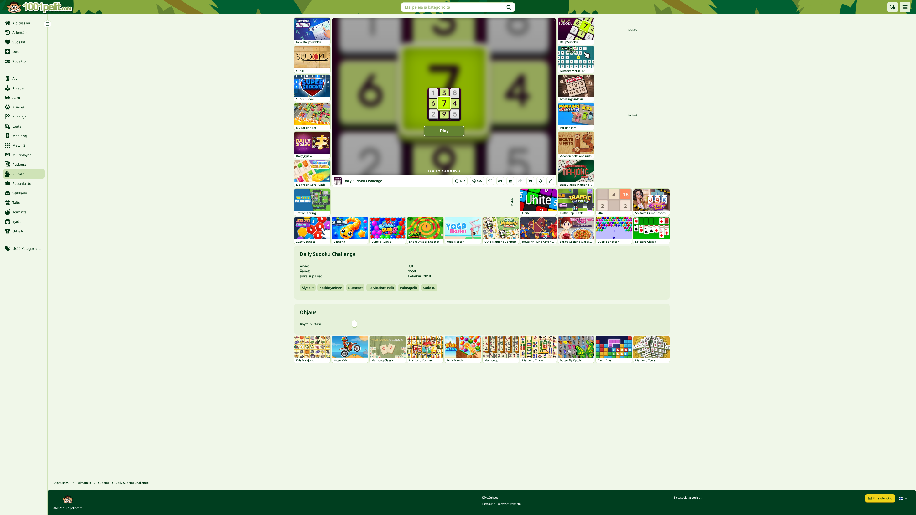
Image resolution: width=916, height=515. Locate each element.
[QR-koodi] (510, 181)
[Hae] (509, 7)
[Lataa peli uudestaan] (540, 181)
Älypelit (308, 287)
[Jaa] (520, 181)
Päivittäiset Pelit (381, 287)
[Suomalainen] (903, 498)
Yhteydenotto (882, 498)
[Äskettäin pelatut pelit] (892, 7)
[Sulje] (47, 24)
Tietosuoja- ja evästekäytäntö (501, 504)
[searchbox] (458, 7)
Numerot (355, 287)
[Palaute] (530, 181)
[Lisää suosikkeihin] (490, 181)
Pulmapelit (408, 287)
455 (477, 180)
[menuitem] (24, 23)
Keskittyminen (330, 287)
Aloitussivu (62, 483)
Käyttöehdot (490, 497)
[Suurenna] (550, 181)
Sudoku (429, 287)
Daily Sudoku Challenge (132, 483)
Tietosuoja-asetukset (687, 497)
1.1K (460, 180)
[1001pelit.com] (40, 7)
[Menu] (905, 7)
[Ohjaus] (500, 181)
